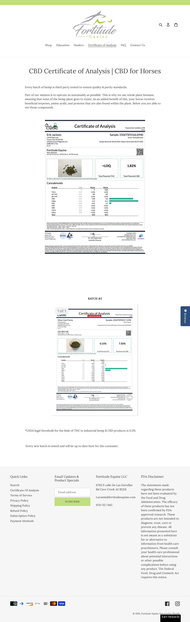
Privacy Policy (19, 500)
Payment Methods (22, 521)
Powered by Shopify (169, 613)
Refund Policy (19, 510)
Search (14, 485)
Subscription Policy (22, 515)
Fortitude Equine (150, 613)
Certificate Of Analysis (24, 490)
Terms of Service (21, 495)
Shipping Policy (20, 505)
